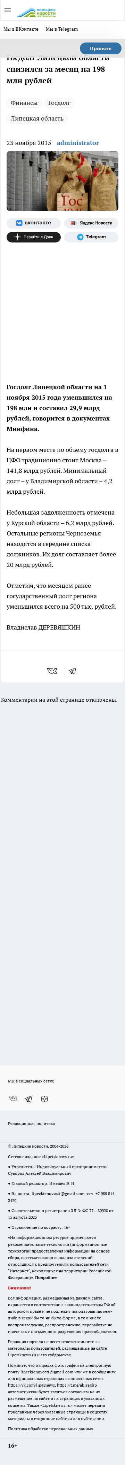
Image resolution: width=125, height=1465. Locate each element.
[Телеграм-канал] (91, 237)
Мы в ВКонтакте (21, 29)
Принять (100, 48)
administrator (78, 143)
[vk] (53, 671)
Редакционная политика (31, 1123)
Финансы (24, 103)
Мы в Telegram (62, 29)
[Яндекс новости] (91, 223)
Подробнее (46, 1277)
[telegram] (75, 671)
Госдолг (59, 103)
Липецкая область (37, 118)
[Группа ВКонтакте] (34, 223)
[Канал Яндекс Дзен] (34, 237)
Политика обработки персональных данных (50, 1428)
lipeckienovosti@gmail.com (58, 1193)
